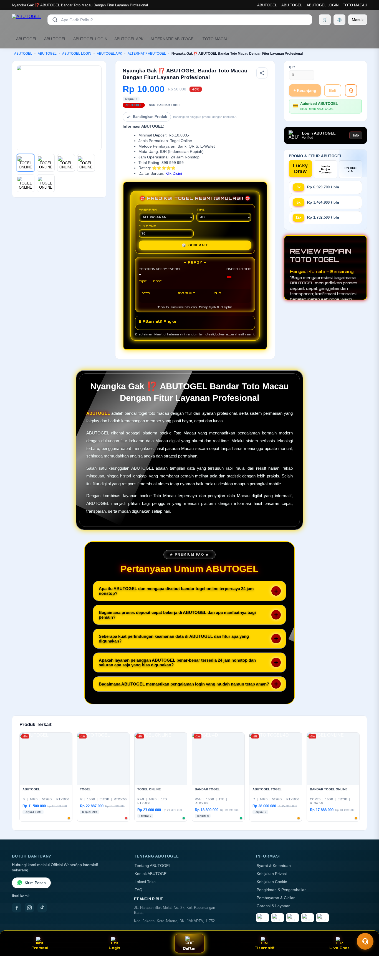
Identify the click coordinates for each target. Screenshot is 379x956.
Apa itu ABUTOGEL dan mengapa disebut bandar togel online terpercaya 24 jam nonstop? (176, 591)
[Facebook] (16, 907)
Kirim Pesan (35, 883)
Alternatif (264, 948)
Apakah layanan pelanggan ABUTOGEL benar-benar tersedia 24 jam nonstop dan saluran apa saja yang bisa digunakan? (177, 662)
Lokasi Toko (145, 882)
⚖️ (339, 19)
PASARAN (148, 209)
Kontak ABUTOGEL (152, 874)
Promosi (39, 948)
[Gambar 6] (46, 183)
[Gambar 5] (25, 183)
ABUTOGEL (267, 5)
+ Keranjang (305, 90)
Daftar (189, 948)
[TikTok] (42, 907)
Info (356, 135)
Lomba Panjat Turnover (325, 169)
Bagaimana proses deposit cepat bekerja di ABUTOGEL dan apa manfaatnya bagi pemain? (177, 614)
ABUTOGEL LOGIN (322, 5)
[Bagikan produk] (261, 73)
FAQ (138, 890)
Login (114, 948)
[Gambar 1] (25, 163)
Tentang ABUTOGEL (153, 866)
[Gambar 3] (66, 163)
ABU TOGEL (291, 5)
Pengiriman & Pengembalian (282, 890)
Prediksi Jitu (351, 169)
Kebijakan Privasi (272, 874)
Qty (292, 67)
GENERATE (195, 245)
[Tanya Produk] (351, 90)
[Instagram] (29, 907)
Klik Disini (173, 173)
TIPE (200, 209)
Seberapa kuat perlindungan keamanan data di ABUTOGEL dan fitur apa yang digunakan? (174, 638)
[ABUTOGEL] (26, 19)
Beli (332, 90)
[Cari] (55, 19)
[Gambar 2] (46, 163)
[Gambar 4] (86, 163)
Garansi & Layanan (273, 906)
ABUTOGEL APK (128, 39)
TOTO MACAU (355, 5)
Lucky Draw (300, 168)
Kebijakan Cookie (272, 882)
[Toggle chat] (365, 941)
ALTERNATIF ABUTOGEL (173, 39)
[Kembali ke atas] (367, 928)
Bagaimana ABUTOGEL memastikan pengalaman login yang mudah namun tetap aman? (184, 684)
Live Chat (339, 948)
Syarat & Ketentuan (274, 866)
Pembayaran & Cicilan (276, 898)
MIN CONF (147, 226)
